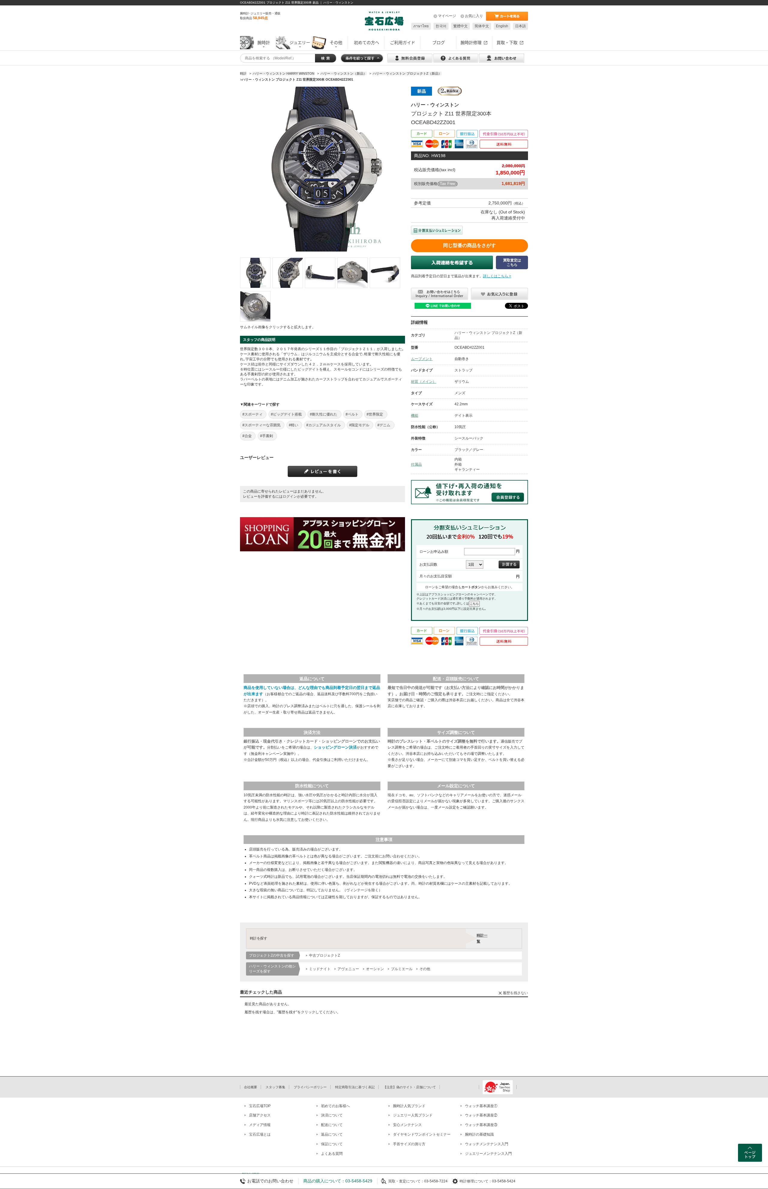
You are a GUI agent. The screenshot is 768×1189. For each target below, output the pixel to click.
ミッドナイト (320, 969)
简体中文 (482, 26)
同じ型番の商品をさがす (469, 245)
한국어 (441, 26)
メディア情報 (260, 1125)
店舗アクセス (260, 1115)
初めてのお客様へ (335, 1106)
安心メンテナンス (407, 1125)
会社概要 (250, 1087)
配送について (332, 1125)
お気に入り (474, 16)
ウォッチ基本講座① (481, 1106)
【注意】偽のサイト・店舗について (409, 1087)
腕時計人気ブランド (409, 1106)
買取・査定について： (406, 1181)
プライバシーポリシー (310, 1087)
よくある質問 (332, 1154)
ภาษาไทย (421, 26)
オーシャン (375, 969)
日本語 (520, 26)
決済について (332, 1115)
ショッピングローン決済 (335, 747)
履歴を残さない (515, 993)
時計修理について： (476, 1181)
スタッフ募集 (275, 1087)
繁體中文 (460, 26)
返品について (332, 1134)
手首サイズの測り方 (409, 1144)
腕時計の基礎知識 (479, 1134)
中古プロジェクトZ (324, 955)
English (502, 26)
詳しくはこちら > (497, 276)
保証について (332, 1144)
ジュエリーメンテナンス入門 (488, 1154)
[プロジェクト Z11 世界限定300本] (255, 273)
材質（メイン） (423, 382)
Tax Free (447, 183)
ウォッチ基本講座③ (481, 1125)
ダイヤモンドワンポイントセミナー (422, 1134)
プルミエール (401, 969)
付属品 (416, 464)
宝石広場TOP (260, 1106)
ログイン (290, 496)
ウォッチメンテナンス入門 (486, 1144)
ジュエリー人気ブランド (413, 1115)
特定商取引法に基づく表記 (355, 1087)
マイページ (447, 16)
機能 (414, 415)
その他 (424, 969)
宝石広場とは (260, 1134)
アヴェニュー (348, 969)
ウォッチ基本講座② (481, 1115)
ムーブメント (422, 359)
